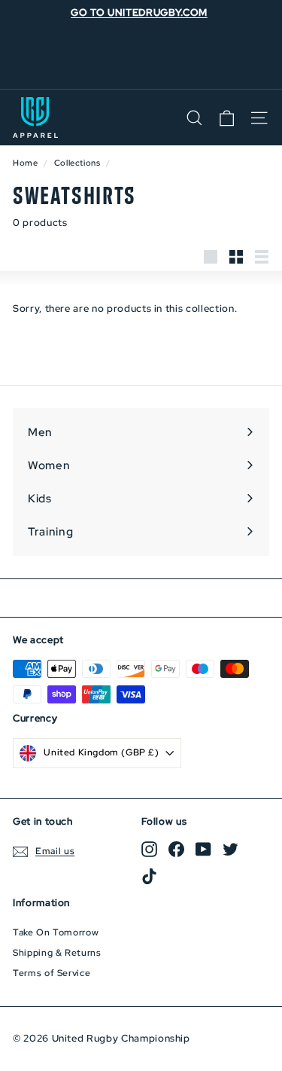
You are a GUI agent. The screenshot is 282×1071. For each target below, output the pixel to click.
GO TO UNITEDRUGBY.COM (139, 12)
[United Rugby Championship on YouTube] (203, 849)
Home (25, 162)
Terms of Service (51, 973)
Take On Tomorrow (56, 932)
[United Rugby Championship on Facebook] (176, 849)
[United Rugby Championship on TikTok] (149, 876)
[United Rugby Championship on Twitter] (230, 849)
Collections (77, 162)
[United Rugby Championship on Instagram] (149, 849)
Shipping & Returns (57, 953)
